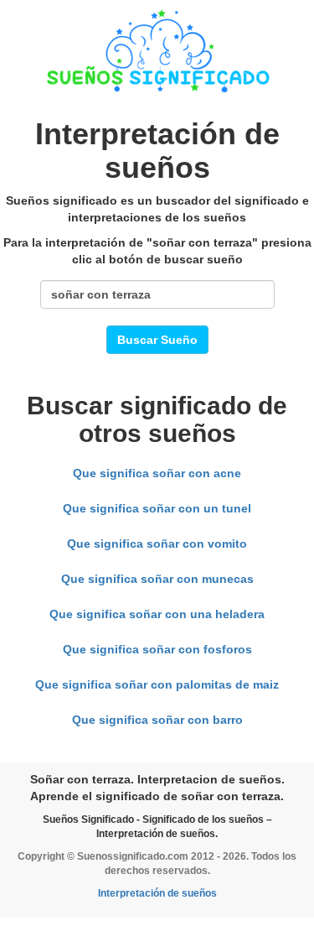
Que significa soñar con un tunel (157, 508)
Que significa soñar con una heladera (157, 614)
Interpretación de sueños (157, 893)
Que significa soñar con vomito (157, 543)
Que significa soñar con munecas (157, 578)
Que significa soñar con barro (157, 719)
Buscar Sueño (157, 339)
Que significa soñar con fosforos (157, 649)
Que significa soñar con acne (157, 473)
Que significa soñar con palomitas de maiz (157, 684)
